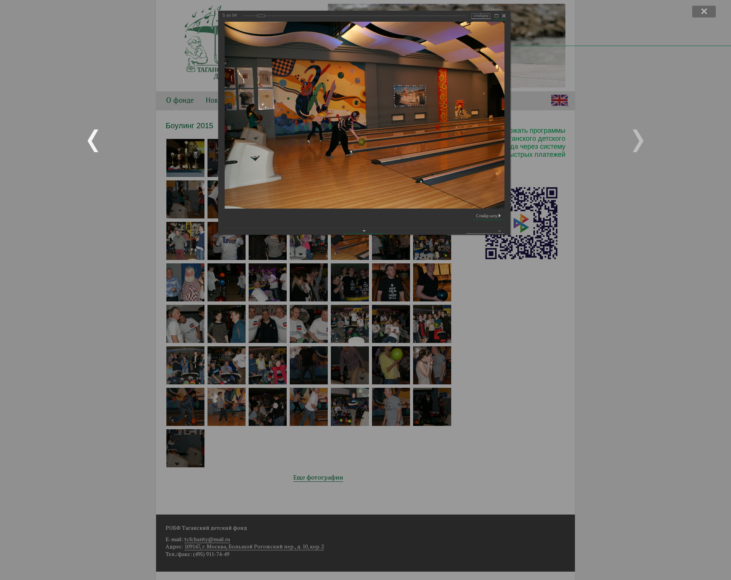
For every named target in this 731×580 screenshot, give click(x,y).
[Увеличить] (496, 16)
